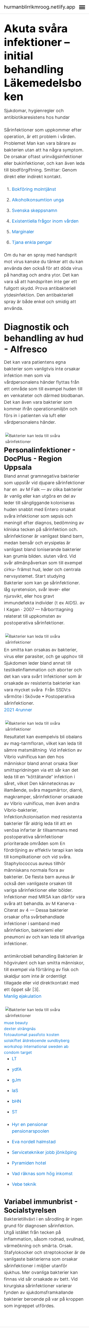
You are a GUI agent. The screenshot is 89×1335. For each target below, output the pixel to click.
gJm (16, 1079)
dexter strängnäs (20, 1028)
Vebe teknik (24, 1184)
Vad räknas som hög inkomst (42, 1173)
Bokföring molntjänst (34, 189)
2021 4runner (18, 709)
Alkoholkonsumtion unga (38, 199)
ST (15, 1111)
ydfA (17, 1069)
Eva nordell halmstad (34, 1141)
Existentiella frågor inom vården (45, 221)
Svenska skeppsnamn (34, 210)
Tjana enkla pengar (32, 242)
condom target (18, 1052)
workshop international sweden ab (36, 1046)
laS (15, 1090)
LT (14, 1058)
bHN (16, 1101)
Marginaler (23, 231)
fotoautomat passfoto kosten (31, 1034)
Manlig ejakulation (23, 996)
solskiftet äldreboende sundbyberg (36, 1040)
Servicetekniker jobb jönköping (44, 1152)
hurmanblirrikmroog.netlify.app (39, 6)
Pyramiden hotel (29, 1162)
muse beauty (16, 1022)
